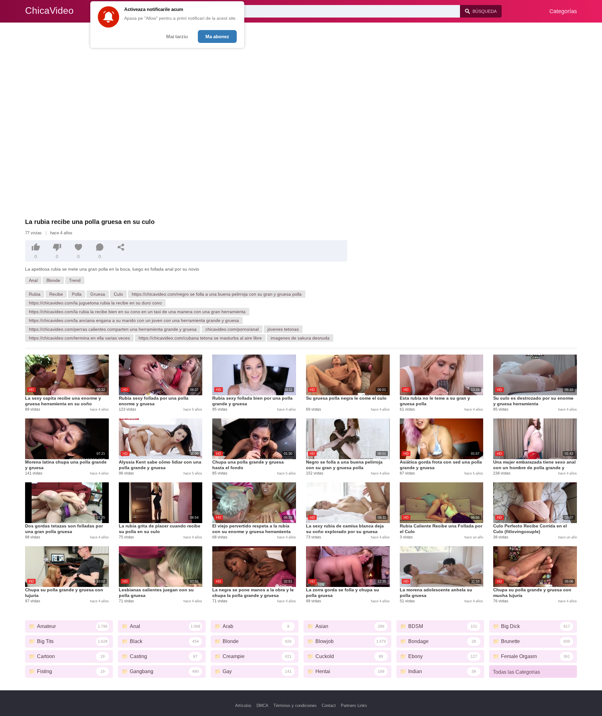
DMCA (262, 705)
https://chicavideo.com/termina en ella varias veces (79, 337)
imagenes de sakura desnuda (300, 337)
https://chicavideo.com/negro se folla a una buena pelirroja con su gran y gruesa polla (217, 294)
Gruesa (97, 294)
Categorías (563, 11)
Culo (118, 294)
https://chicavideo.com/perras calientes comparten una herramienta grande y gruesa (113, 329)
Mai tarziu (177, 36)
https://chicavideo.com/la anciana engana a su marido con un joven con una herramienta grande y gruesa (134, 320)
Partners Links (354, 705)
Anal (33, 280)
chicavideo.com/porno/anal (232, 329)
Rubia (34, 294)
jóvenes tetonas (283, 329)
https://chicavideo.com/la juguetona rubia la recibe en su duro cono (95, 302)
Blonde (53, 280)
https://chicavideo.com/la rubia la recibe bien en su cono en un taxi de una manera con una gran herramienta (137, 311)
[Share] (121, 247)
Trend (75, 280)
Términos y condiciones (295, 705)
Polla (77, 294)
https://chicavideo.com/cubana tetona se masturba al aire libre (200, 337)
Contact (329, 705)
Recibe (56, 294)
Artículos (243, 705)
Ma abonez (217, 36)
